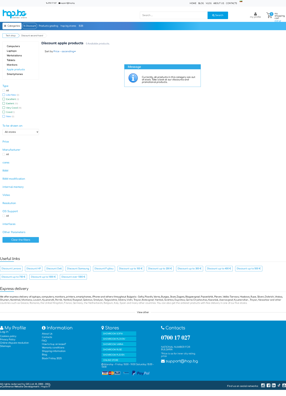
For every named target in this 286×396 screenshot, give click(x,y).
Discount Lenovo (11, 268)
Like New (12, 94)
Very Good (13, 107)
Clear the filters (20, 239)
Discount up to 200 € (160, 268)
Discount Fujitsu (104, 268)
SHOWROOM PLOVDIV (114, 339)
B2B (81, 26)
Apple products (16, 69)
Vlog (208, 3)
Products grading (48, 26)
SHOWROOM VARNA (113, 344)
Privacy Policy (7, 339)
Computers (13, 46)
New (9, 116)
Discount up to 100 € (131, 268)
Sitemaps (5, 346)
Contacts (231, 3)
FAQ (44, 340)
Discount (30, 26)
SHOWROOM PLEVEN (113, 355)
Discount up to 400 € (219, 268)
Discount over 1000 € (73, 277)
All (7, 90)
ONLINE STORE (110, 360)
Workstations (14, 55)
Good (10, 112)
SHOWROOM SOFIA (112, 334)
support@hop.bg (67, 3)
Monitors (12, 65)
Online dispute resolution (14, 343)
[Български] (241, 1)
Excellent (12, 99)
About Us (218, 3)
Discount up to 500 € (249, 268)
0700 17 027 (52, 3)
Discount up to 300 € (190, 268)
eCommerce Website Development (20, 386)
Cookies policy (8, 336)
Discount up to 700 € (13, 277)
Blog (201, 3)
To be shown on (12, 125)
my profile (255, 17)
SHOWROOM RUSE (112, 349)
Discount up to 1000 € (43, 277)
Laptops (11, 51)
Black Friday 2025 (52, 358)
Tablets (11, 60)
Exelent (11, 103)
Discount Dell (54, 268)
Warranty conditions (53, 347)
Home (193, 3)
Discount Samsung (78, 268)
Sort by (49, 51)
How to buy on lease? (54, 344)
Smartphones (15, 74)
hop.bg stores (68, 26)
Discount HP (33, 268)
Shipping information (54, 351)
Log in (4, 331)
